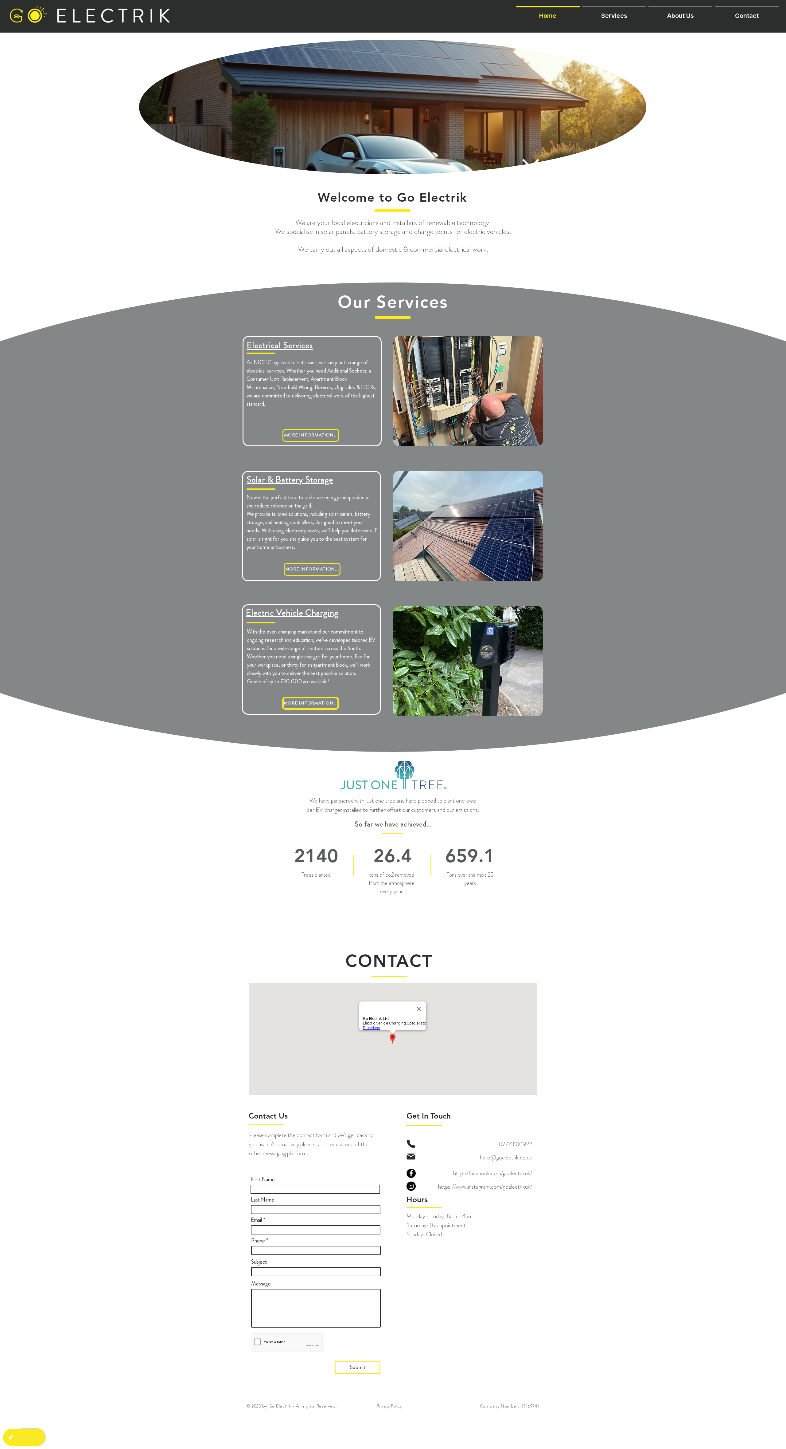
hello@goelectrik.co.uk (506, 1157)
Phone (258, 1240)
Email (256, 1220)
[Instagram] (411, 1186)
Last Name (262, 1199)
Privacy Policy (389, 1406)
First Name (263, 1179)
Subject (259, 1262)
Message (261, 1283)
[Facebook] (411, 1173)
